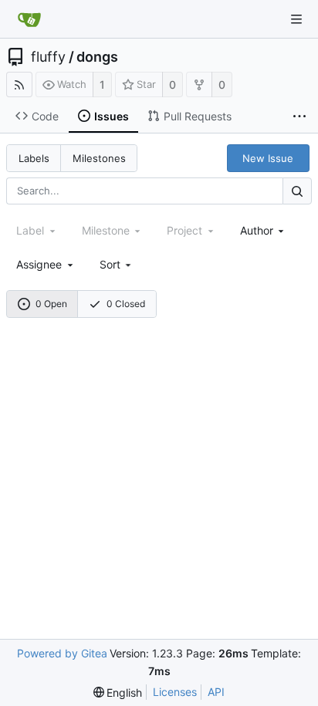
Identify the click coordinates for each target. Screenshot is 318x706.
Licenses (175, 691)
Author (256, 230)
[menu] (117, 264)
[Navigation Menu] (296, 19)
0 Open (51, 303)
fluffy (48, 57)
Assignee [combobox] (39, 264)
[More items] (299, 116)
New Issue (267, 158)
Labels (34, 158)
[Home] (29, 19)
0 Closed (126, 303)
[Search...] (297, 190)
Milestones (99, 158)
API (216, 691)
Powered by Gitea (62, 653)
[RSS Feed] (19, 84)
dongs (97, 57)
